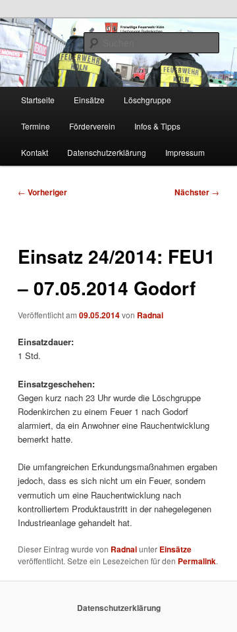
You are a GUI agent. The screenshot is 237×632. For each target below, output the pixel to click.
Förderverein (92, 126)
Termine (35, 126)
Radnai (150, 315)
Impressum (185, 152)
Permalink (197, 561)
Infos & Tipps (157, 126)
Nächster (196, 192)
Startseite (38, 99)
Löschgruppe (147, 99)
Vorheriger (42, 192)
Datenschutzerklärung (106, 152)
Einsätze (89, 99)
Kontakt (34, 152)
